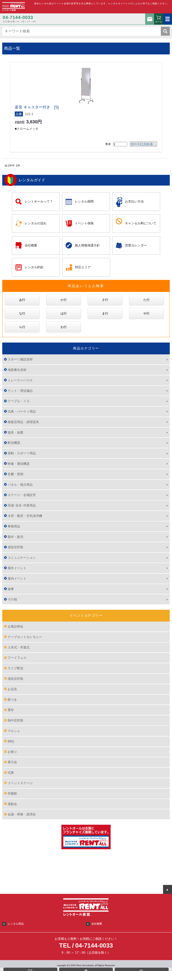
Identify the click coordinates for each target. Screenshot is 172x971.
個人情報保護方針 (87, 245)
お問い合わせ (149, 19)
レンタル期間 (84, 201)
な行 (22, 313)
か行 (63, 300)
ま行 (105, 313)
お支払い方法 (134, 201)
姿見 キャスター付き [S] (37, 107)
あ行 (22, 300)
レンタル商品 (16, 923)
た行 (146, 300)
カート (158, 22)
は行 (63, 313)
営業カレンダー (136, 245)
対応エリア (83, 267)
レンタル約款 (34, 267)
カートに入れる (142, 144)
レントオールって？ (39, 201)
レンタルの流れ (36, 223)
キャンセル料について (140, 223)
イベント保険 (84, 223)
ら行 (22, 327)
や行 (146, 313)
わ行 (63, 327)
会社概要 (31, 245)
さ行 (105, 300)
